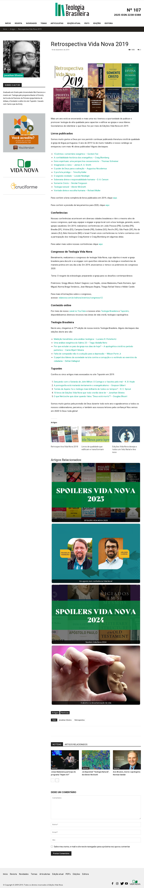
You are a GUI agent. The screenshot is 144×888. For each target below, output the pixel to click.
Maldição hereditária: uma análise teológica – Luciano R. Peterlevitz (85, 339)
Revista (18, 23)
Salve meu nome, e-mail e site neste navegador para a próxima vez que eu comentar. (92, 847)
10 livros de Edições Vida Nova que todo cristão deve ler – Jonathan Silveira (89, 392)
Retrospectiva (80, 720)
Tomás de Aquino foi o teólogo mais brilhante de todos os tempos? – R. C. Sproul (92, 389)
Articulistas (57, 23)
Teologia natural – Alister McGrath (70, 187)
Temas (44, 23)
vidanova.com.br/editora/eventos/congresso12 (81, 297)
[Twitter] (121, 884)
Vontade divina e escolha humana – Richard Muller (77, 190)
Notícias (65, 712)
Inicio (5, 29)
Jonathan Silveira (65, 720)
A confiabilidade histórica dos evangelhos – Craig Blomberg (81, 157)
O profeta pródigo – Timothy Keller (70, 172)
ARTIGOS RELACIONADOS (76, 744)
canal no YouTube (77, 311)
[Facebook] (112, 884)
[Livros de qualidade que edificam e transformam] (95, 434)
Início (8, 23)
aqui (115, 198)
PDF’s (86, 23)
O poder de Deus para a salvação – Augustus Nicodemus (80, 168)
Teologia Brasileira (109, 311)
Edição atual (73, 23)
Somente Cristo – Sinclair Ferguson (70, 183)
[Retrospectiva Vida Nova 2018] (65, 434)
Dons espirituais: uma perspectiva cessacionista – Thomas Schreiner (86, 161)
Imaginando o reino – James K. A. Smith (72, 165)
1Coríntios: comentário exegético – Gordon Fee (76, 154)
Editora (109, 23)
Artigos (12, 29)
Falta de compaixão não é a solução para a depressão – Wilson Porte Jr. (87, 353)
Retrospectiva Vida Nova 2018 (64, 446)
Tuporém (124, 311)
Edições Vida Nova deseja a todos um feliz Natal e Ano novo (124, 449)
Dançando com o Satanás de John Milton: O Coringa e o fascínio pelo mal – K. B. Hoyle (94, 381)
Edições (97, 23)
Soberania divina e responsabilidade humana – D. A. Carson (81, 179)
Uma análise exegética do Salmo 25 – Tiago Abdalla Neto (80, 342)
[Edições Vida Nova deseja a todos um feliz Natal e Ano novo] (126, 434)
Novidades (31, 23)
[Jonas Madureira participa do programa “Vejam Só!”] (65, 760)
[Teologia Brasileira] (72, 9)
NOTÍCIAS (57, 744)
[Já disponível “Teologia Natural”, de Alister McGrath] (96, 760)
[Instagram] (117, 884)
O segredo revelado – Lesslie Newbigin (72, 176)
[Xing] (135, 883)
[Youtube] (126, 884)
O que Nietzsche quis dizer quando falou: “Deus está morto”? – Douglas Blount (90, 396)
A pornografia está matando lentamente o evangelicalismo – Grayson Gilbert (90, 385)
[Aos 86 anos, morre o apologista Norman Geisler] (127, 760)
